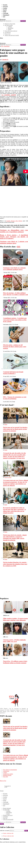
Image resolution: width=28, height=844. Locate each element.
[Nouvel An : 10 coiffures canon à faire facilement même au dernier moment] (15, 650)
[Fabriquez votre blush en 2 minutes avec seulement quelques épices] (15, 257)
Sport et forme (7, 477)
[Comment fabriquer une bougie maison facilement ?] (15, 361)
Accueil (5, 5)
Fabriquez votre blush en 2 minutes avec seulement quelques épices (14, 242)
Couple (5, 8)
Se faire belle (9, 25)
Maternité (6, 15)
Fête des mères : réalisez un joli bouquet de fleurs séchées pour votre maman (14, 346)
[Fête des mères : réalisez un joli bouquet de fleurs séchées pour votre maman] (15, 334)
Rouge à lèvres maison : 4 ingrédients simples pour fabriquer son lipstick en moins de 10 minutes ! (14, 236)
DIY (4, 17)
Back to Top (3, 780)
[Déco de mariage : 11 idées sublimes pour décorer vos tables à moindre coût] (15, 282)
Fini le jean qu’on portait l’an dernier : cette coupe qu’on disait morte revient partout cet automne (15, 429)
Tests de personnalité (12, 35)
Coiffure (5, 13)
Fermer (2, 790)
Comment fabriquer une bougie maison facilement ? (13, 372)
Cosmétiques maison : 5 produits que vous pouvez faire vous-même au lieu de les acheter (15, 319)
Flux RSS (5, 776)
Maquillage (10, 28)
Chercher (23, 21)
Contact (5, 772)
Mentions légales (7, 775)
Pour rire (7, 34)
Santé (5, 10)
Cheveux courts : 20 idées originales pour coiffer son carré (14, 640)
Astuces (5, 6)
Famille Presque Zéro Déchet (14, 221)
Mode (4, 11)
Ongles (9, 29)
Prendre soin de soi (11, 31)
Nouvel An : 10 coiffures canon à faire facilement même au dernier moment (15, 662)
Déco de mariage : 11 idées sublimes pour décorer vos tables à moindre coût (15, 293)
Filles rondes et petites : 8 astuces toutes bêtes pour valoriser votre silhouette (15, 619)
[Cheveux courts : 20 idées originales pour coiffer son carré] (15, 629)
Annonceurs (6, 771)
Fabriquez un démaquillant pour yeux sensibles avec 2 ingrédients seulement (14, 231)
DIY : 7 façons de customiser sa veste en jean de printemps (14, 397)
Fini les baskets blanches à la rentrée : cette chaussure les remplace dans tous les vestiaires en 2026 (15, 564)
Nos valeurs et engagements (10, 769)
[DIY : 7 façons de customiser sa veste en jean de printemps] (15, 386)
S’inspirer (8, 32)
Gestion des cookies (8, 774)
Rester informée (10, 23)
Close (2, 823)
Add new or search (5, 830)
